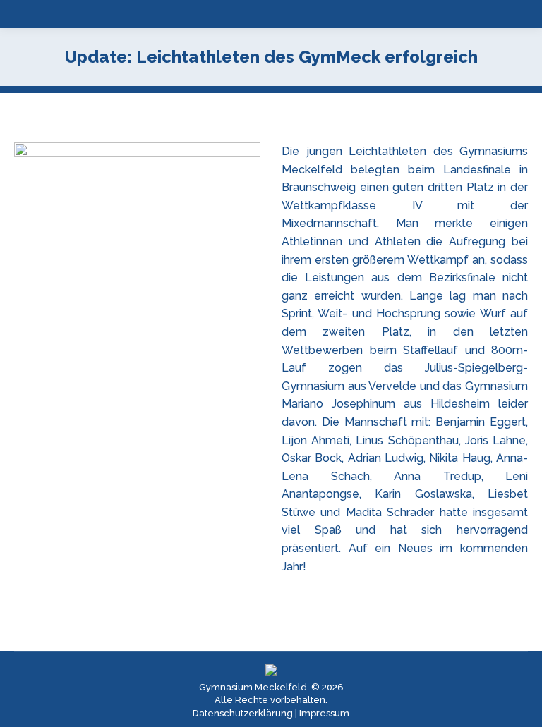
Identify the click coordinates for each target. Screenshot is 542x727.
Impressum (324, 713)
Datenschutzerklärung (243, 713)
